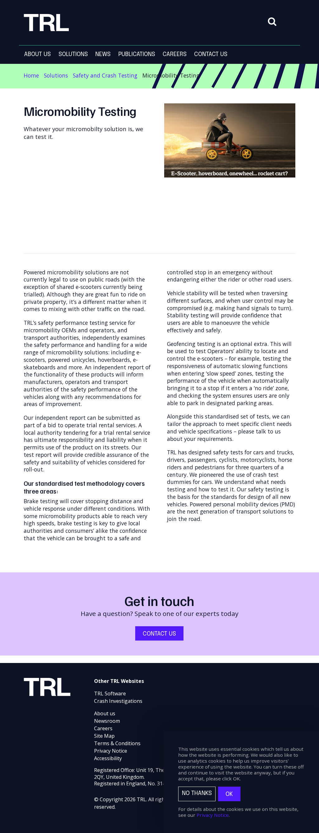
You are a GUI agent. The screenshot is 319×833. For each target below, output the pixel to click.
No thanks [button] (197, 793)
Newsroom (107, 720)
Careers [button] (175, 54)
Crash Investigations (118, 701)
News (103, 54)
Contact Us (210, 54)
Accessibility (108, 758)
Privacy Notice (110, 750)
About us (104, 713)
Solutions (56, 75)
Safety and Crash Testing (105, 75)
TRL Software (110, 693)
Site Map (104, 735)
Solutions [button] (73, 54)
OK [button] (229, 794)
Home (31, 75)
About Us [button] (37, 54)
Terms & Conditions (117, 743)
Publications (136, 54)
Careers (103, 728)
